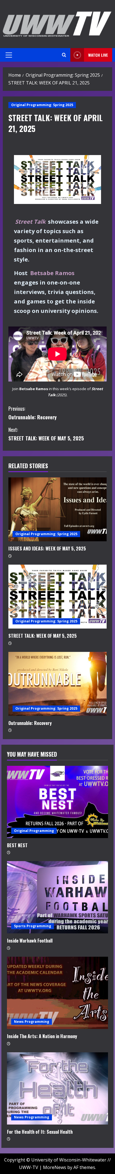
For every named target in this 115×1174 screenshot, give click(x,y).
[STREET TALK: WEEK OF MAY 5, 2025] (57, 597)
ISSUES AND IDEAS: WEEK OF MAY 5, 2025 (47, 548)
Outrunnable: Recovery (32, 413)
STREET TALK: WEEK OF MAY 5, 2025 (46, 434)
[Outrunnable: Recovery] (57, 684)
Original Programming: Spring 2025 (42, 105)
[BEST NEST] (57, 802)
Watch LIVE (98, 55)
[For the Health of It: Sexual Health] (57, 1088)
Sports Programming (32, 926)
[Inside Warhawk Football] (57, 897)
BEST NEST (17, 845)
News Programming (31, 1021)
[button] (9, 55)
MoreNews (54, 1167)
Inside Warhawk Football (29, 940)
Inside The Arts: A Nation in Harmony (42, 1036)
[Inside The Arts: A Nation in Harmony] (57, 993)
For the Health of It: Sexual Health (40, 1131)
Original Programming (34, 830)
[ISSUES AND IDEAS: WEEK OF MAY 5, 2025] (57, 509)
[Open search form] (64, 54)
